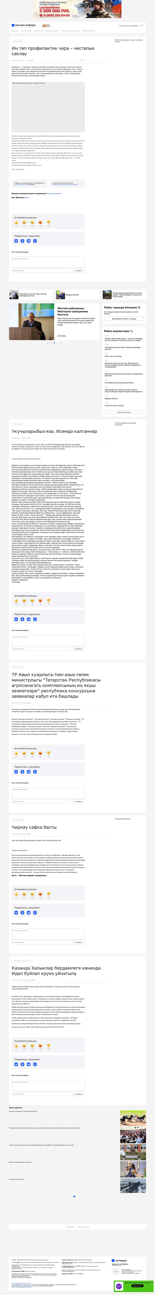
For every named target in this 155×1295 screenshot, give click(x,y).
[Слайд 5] (60, 342)
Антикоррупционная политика (21, 1283)
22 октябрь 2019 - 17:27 (18, 833)
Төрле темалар (83, 1227)
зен (27, 197)
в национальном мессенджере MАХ (65, 184)
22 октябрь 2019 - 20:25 (18, 60)
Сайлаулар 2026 (88, 31)
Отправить (78, 270)
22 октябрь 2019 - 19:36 (18, 438)
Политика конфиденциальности (22, 1287)
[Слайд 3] (54, 342)
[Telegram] (28, 241)
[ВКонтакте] (16, 241)
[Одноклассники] (22, 241)
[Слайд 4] (57, 342)
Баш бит (15, 31)
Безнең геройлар (52, 31)
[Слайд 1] (47, 342)
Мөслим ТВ (38, 31)
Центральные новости (22, 961)
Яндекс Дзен (137, 1286)
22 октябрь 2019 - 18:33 (18, 702)
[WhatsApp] (35, 241)
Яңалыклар (17, 41)
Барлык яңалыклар (124, 412)
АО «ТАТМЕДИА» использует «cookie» (23, 1284)
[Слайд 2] (50, 342)
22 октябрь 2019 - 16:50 (18, 980)
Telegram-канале (22, 184)
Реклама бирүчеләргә (70, 31)
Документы (70, 1227)
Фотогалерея (26, 31)
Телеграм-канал (54, 193)
